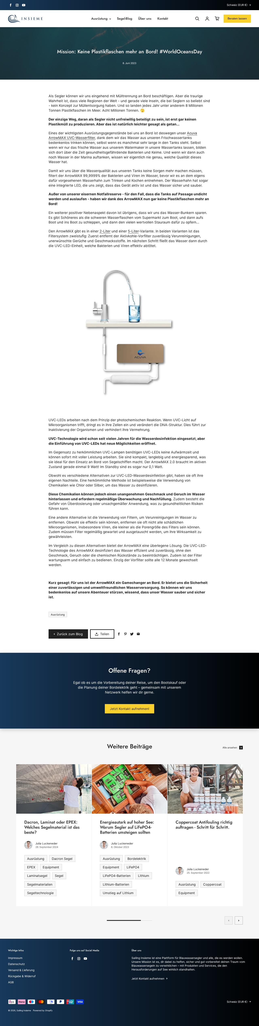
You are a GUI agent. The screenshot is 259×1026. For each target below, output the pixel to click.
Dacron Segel (62, 859)
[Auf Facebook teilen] (118, 634)
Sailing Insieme (24, 1010)
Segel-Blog (124, 18)
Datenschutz (16, 964)
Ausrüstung (99, 18)
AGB (11, 982)
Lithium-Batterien (116, 884)
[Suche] (197, 18)
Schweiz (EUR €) (237, 4)
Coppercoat (212, 884)
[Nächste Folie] (239, 920)
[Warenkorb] (217, 18)
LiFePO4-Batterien (117, 876)
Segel (59, 876)
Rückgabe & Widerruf (22, 976)
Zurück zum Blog (70, 634)
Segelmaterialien (39, 884)
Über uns (144, 18)
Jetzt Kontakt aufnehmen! (129, 709)
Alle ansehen (230, 747)
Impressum (15, 958)
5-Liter (133, 231)
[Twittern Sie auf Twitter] (131, 634)
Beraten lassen (237, 18)
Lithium (143, 876)
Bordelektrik (136, 859)
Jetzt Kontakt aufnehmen (148, 978)
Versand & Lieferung (21, 970)
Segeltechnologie (40, 893)
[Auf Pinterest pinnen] (125, 634)
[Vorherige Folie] (229, 920)
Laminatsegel (37, 876)
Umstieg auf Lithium (118, 893)
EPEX (31, 867)
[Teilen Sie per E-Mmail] (138, 634)
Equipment (51, 867)
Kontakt (162, 18)
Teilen (104, 634)
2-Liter (105, 231)
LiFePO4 (133, 867)
